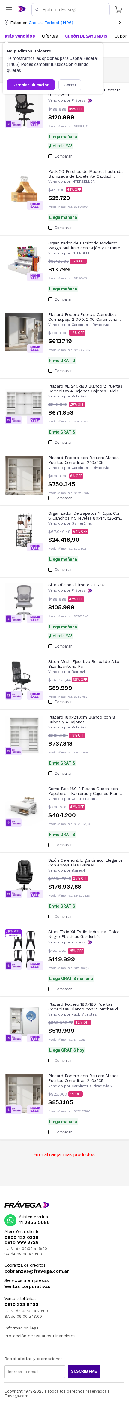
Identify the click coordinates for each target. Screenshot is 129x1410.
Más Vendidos (20, 36)
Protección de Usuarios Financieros (40, 1335)
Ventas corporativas (27, 1286)
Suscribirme (84, 1371)
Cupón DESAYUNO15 (86, 36)
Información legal (22, 1328)
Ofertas (50, 36)
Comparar (63, 156)
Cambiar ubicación (31, 84)
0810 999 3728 (21, 1242)
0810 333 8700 (21, 1304)
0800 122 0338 (21, 1237)
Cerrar (70, 84)
